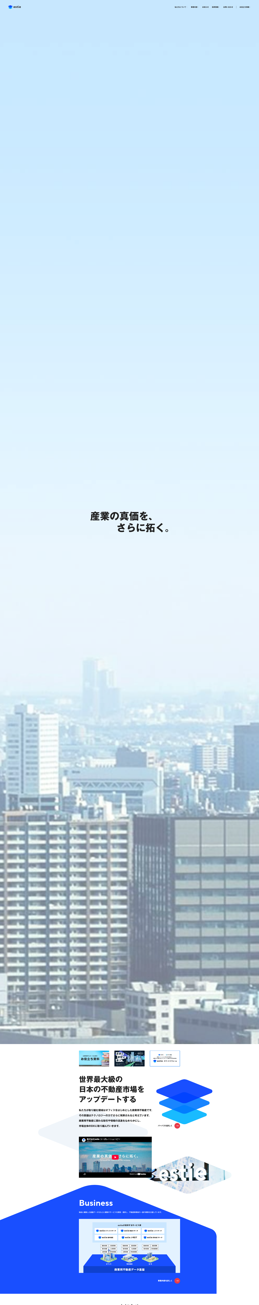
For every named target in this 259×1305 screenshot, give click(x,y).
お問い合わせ (228, 7)
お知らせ (205, 7)
